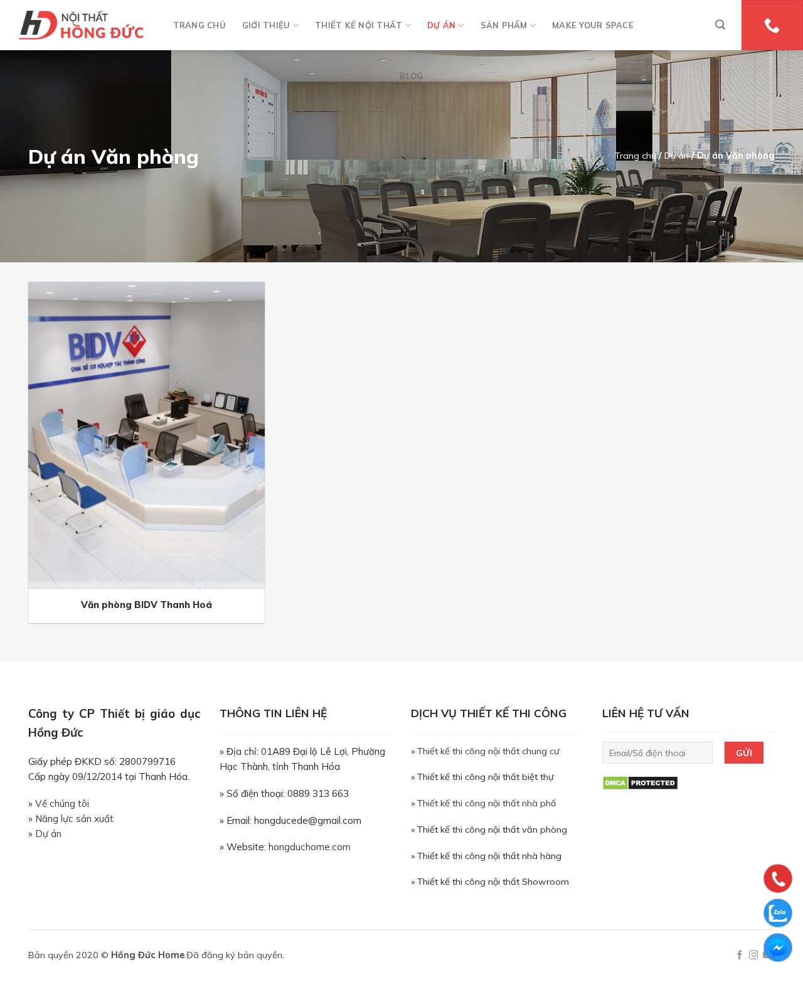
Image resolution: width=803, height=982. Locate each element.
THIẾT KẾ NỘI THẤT (358, 25)
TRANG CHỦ (199, 25)
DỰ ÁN (441, 25)
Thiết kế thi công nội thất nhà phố (486, 803)
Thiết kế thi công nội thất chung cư (488, 751)
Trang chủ (635, 155)
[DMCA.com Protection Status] (640, 782)
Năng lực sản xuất (74, 819)
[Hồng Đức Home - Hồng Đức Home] (81, 25)
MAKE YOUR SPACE (593, 25)
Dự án (676, 155)
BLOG (411, 76)
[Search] (720, 25)
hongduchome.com (310, 847)
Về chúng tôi (62, 803)
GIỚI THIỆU (266, 25)
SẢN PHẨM (504, 25)
